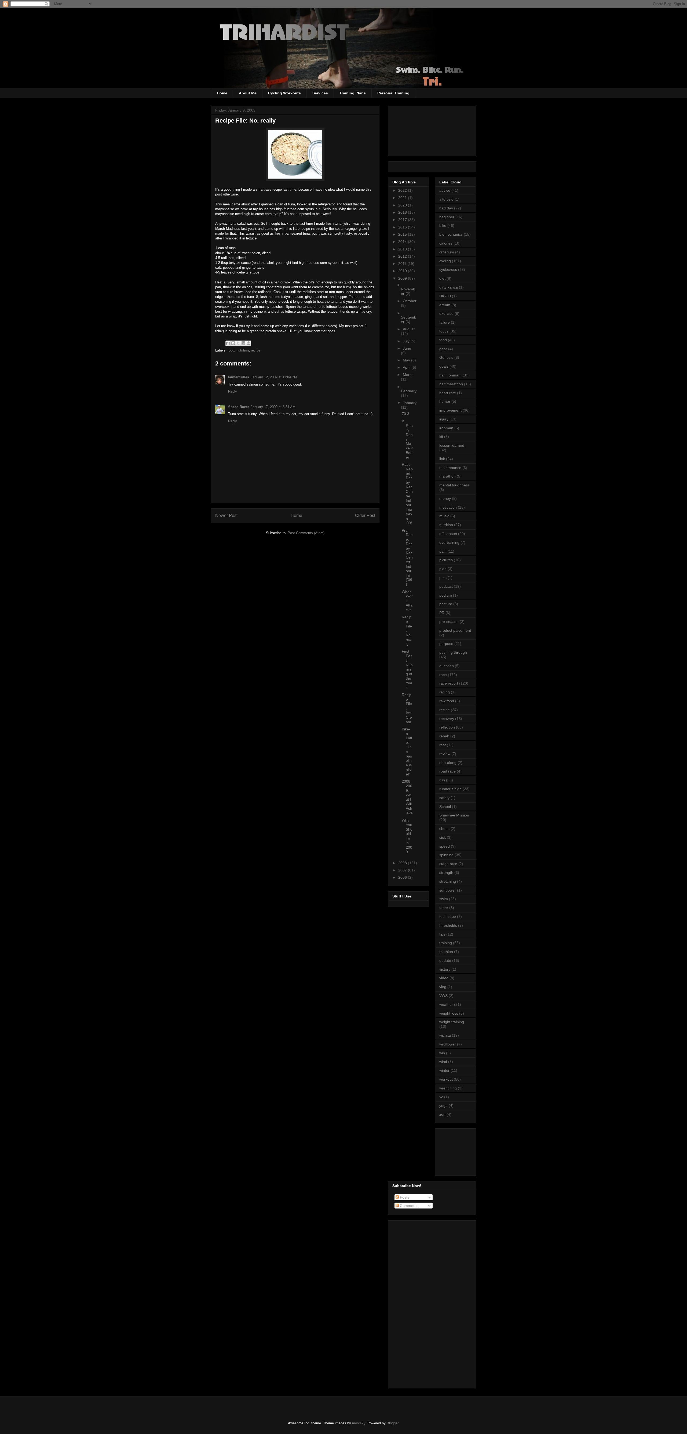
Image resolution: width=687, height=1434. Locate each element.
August (409, 329)
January (409, 403)
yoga (443, 1105)
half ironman (450, 375)
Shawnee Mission (454, 815)
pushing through (453, 652)
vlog (442, 987)
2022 (403, 190)
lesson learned (451, 445)
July (407, 341)
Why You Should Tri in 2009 (407, 836)
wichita (445, 1035)
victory (444, 969)
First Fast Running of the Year (407, 669)
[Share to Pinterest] (248, 343)
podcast (446, 586)
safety (444, 798)
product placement (455, 630)
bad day (446, 208)
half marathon (451, 384)
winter (444, 1070)
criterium (446, 252)
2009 (403, 278)
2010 (403, 271)
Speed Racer (238, 407)
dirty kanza (448, 287)
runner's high (450, 789)
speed (444, 846)
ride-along (447, 762)
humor (444, 401)
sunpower (447, 890)
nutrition (242, 350)
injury (443, 419)
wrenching (448, 1088)
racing (444, 692)
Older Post (365, 515)
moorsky (358, 1423)
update (445, 960)
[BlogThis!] (233, 343)
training (445, 943)
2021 (403, 197)
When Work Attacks (407, 601)
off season (448, 533)
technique (447, 916)
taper (443, 908)
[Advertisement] (463, 1150)
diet (442, 278)
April (407, 367)
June (407, 348)
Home (222, 93)
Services (320, 93)
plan (443, 569)
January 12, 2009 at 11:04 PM (274, 377)
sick (442, 837)
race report (448, 683)
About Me (248, 93)
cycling (445, 261)
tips (442, 934)
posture (445, 604)
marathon (447, 476)
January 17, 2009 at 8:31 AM (273, 407)
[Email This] (228, 343)
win (442, 1053)
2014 (403, 241)
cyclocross (448, 269)
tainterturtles (238, 377)
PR (441, 613)
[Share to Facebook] (243, 343)
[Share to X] (238, 343)
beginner (446, 217)
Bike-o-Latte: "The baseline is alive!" (407, 751)
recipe (255, 350)
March (408, 374)
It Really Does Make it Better (407, 439)
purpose (446, 643)
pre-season (449, 621)
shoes (444, 828)
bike (442, 225)
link (442, 459)
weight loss (448, 1013)
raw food (446, 701)
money (445, 498)
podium (445, 595)
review (444, 754)
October (409, 301)
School (445, 806)
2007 (403, 870)
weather (446, 1004)
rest (442, 745)
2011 (402, 263)
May (407, 360)
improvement (450, 410)
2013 (403, 249)
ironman (446, 428)
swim (443, 899)
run (442, 780)
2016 (403, 227)
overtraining (449, 542)
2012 (403, 256)
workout (446, 1079)
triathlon (446, 951)
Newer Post (226, 515)
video (443, 978)
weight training (451, 1022)
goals (443, 366)
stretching (447, 881)
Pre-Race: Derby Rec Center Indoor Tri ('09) (407, 557)
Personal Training (393, 93)
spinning (446, 855)
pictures (446, 560)
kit (441, 436)
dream (444, 305)
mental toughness (454, 485)
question (446, 666)
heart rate (447, 393)
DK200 (445, 296)
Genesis (446, 357)
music (444, 516)
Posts (404, 1197)
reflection (447, 727)
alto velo (446, 199)
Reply (232, 391)
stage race (448, 864)
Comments (408, 1205)
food (231, 350)
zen (442, 1114)
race (443, 674)
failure (444, 322)
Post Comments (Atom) (306, 533)
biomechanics (451, 234)
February (408, 391)
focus (443, 331)
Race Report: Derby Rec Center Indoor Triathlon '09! (407, 493)
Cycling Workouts (284, 93)
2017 (403, 219)
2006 (403, 877)
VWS (443, 995)
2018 (403, 212)
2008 (403, 863)
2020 (403, 205)
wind (443, 1061)
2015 (403, 234)
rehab (444, 736)
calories (445, 243)
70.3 (405, 414)
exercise (446, 313)
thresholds (448, 925)
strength (446, 872)
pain (443, 551)
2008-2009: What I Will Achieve (407, 797)
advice (444, 190)
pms (443, 577)
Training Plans (352, 93)
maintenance (450, 467)
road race (447, 771)
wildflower (447, 1044)
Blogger (392, 1423)
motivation (448, 507)
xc (441, 1097)
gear (443, 349)
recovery (446, 718)
